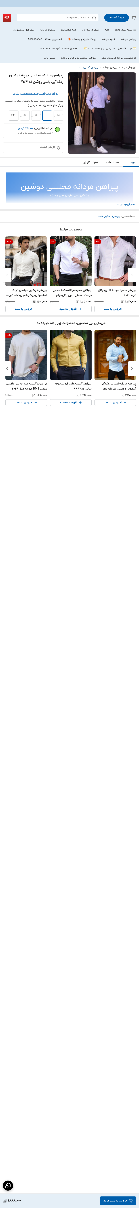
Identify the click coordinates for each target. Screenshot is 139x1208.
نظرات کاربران (90, 162)
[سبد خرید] (134, 18)
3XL (13, 115)
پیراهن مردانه (110, 67)
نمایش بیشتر (128, 204)
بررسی (131, 162)
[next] (7, 275)
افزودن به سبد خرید (115, 1201)
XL (36, 115)
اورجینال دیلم (129, 67)
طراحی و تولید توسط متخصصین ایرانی (35, 93)
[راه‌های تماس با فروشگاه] (8, 1186)
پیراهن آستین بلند (88, 67)
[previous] (132, 275)
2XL (25, 115)
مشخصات (112, 162)
